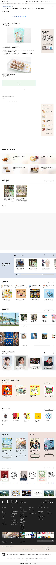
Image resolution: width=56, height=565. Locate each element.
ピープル (12, 541)
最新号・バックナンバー (5, 541)
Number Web (26, 563)
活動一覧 (21, 542)
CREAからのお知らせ (9, 558)
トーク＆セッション (36, 1)
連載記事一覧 (47, 133)
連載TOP (12, 507)
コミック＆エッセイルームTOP (49, 383)
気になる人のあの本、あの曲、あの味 (32, 509)
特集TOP (21, 507)
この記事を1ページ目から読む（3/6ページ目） (19, 16)
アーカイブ (3, 519)
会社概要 (14, 558)
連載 (30, 1)
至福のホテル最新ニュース (14, 514)
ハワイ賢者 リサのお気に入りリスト (14, 511)
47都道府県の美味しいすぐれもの (7, 6)
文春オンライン (31, 563)
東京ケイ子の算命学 (49, 512)
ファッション (3, 516)
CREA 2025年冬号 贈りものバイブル (22, 523)
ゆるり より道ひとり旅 (40, 519)
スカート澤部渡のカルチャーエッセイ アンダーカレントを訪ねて (41, 517)
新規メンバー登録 (47, 43)
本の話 (35, 563)
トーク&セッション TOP (49, 352)
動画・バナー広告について (25, 558)
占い (49, 1)
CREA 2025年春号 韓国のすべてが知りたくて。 (23, 521)
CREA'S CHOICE (4, 522)
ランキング (3, 518)
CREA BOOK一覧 (49, 467)
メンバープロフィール (22, 541)
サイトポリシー (41, 558)
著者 (11, 542)
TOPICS (3, 523)
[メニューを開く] (52, 1)
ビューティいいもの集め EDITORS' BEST (14, 521)
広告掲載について (31, 558)
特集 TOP (49, 310)
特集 (32, 1)
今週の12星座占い (49, 511)
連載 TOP (49, 282)
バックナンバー (23, 435)
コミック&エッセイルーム (44, 1)
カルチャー (3, 512)
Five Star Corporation (6, 11)
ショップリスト (7, 458)
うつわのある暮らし (13, 519)
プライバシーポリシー (46, 558)
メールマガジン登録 (47, 547)
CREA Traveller (22, 563)
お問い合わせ (18, 558)
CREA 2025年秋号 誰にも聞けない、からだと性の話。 (23, 516)
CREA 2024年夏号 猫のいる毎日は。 (22, 527)
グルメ (3, 98)
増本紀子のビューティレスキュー (14, 525)
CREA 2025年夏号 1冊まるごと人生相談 (22, 519)
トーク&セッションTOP (31, 507)
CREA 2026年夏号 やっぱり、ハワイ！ (22, 509)
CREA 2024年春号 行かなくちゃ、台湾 (22, 529)
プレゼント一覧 (47, 549)
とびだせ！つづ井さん (40, 511)
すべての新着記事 (4, 507)
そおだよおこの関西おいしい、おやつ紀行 (14, 516)
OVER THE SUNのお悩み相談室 (32, 513)
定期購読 (36, 558)
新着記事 (27, 1)
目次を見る (7, 453)
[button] (3, 206)
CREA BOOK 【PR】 (4, 542)
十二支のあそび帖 (40, 512)
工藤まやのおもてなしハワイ (14, 513)
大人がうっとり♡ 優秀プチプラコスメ (14, 523)
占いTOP (49, 409)
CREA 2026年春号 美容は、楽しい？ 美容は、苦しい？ (23, 512)
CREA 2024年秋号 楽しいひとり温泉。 (22, 525)
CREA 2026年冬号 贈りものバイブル (22, 514)
